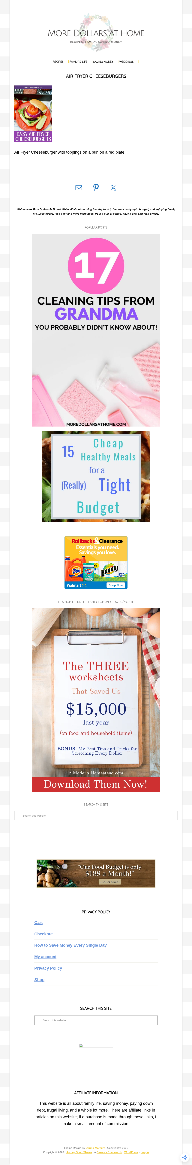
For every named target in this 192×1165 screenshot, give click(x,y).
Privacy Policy (48, 968)
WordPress (131, 1152)
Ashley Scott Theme (79, 1152)
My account (45, 956)
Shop (39, 979)
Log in (145, 1152)
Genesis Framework (109, 1152)
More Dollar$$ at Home (96, 32)
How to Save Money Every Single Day (70, 945)
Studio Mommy (95, 1147)
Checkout (43, 934)
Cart (38, 922)
